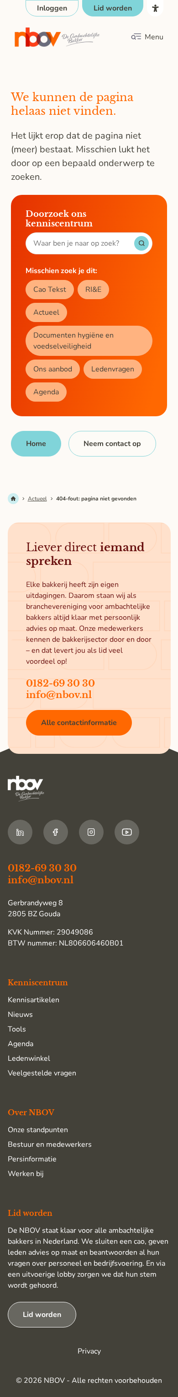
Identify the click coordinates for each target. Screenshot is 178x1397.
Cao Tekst (49, 290)
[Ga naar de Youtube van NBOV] (127, 832)
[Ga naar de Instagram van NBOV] (91, 832)
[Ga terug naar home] (57, 37)
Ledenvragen (112, 369)
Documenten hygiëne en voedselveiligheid (73, 340)
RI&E (93, 290)
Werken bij (25, 1174)
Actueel (46, 312)
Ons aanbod (52, 369)
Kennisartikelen (33, 1000)
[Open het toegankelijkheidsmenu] (155, 8)
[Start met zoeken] (141, 243)
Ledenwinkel (29, 1058)
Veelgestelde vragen (42, 1073)
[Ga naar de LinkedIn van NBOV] (20, 832)
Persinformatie (32, 1159)
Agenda (46, 392)
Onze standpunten (38, 1130)
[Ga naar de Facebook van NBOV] (55, 832)
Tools (17, 1029)
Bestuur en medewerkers (50, 1144)
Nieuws (20, 1015)
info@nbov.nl (59, 694)
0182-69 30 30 (60, 683)
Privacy (89, 1351)
